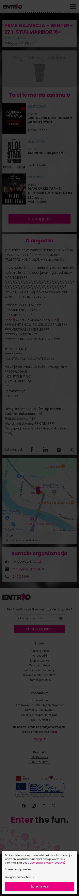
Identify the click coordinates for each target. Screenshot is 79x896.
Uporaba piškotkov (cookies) (47, 862)
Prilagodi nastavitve (17, 877)
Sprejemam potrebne (18, 869)
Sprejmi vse (39, 886)
